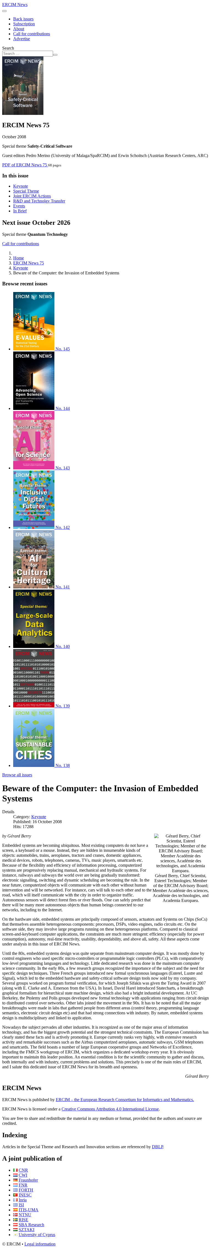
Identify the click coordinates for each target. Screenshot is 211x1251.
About (18, 28)
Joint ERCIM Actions (32, 196)
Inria (23, 1200)
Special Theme (26, 191)
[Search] (55, 55)
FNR (23, 1185)
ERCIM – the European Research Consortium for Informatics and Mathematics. (125, 1099)
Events (19, 206)
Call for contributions (31, 33)
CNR (23, 1170)
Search (8, 48)
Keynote (20, 186)
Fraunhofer (28, 1180)
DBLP (157, 1146)
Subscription (24, 23)
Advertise (21, 38)
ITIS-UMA (28, 1209)
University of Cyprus (37, 1234)
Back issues (23, 19)
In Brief (20, 211)
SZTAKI (26, 1229)
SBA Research (31, 1224)
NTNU (25, 1214)
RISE (23, 1219)
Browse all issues (17, 774)
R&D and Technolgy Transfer (39, 201)
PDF (24, 165)
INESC (25, 1195)
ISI (21, 1205)
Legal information (39, 1244)
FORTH (26, 1190)
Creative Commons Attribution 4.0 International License (110, 1109)
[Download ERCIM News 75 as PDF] (22, 113)
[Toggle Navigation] (4, 11)
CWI (23, 1175)
